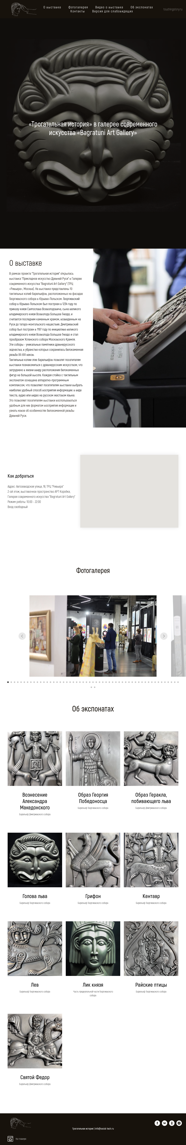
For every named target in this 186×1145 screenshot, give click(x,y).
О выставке (52, 7)
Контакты (77, 11)
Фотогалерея (78, 7)
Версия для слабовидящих (112, 11)
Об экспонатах (142, 7)
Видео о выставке (109, 7)
